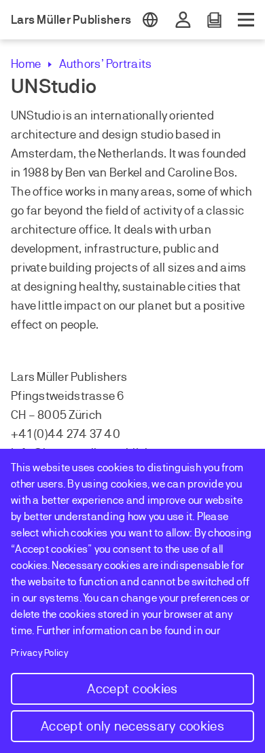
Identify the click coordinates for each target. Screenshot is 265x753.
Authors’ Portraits (105, 64)
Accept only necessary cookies (132, 726)
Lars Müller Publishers (71, 19)
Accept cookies (132, 689)
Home (26, 64)
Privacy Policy (40, 653)
